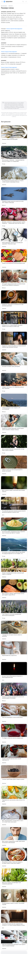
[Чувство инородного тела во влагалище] (14, 713)
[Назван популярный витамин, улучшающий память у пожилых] (14, 568)
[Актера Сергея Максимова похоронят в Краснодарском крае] (14, 671)
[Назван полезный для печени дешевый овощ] (14, 259)
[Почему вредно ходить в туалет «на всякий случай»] (14, 899)
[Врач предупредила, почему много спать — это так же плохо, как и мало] (14, 816)
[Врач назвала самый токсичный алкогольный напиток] (14, 486)
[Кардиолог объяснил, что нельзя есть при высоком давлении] (14, 300)
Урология (11, 5)
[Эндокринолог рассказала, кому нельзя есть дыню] (14, 795)
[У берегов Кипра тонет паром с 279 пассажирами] (14, 403)
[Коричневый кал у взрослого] (14, 651)
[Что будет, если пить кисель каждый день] (14, 733)
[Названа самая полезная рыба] (14, 135)
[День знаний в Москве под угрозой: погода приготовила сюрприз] (14, 444)
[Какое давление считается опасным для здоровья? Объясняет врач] (14, 238)
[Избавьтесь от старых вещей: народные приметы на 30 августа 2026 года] (14, 320)
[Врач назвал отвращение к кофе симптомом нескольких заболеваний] (14, 837)
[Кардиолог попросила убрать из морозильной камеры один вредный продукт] (14, 341)
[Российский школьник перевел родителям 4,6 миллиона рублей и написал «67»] (14, 506)
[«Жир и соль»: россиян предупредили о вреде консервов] (14, 465)
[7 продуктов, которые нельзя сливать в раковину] (14, 630)
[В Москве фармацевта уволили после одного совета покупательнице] (14, 940)
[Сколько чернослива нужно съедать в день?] (14, 775)
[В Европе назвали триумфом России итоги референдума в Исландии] (14, 692)
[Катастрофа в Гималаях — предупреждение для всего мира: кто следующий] (14, 155)
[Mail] (4, 1)
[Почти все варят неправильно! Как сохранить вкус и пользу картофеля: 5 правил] (14, 527)
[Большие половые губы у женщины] (14, 362)
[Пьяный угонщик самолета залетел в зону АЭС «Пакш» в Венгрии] (14, 197)
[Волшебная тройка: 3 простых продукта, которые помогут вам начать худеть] (14, 857)
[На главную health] (8, 1)
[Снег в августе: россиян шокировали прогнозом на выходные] (14, 609)
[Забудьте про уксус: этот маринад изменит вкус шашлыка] (14, 382)
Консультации (4, 5)
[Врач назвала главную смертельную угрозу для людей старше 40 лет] (14, 589)
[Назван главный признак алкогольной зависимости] (14, 754)
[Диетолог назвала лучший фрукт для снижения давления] (14, 878)
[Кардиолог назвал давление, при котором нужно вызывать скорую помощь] (14, 424)
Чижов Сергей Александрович (14, 28)
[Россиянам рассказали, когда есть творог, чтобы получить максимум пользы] (14, 176)
